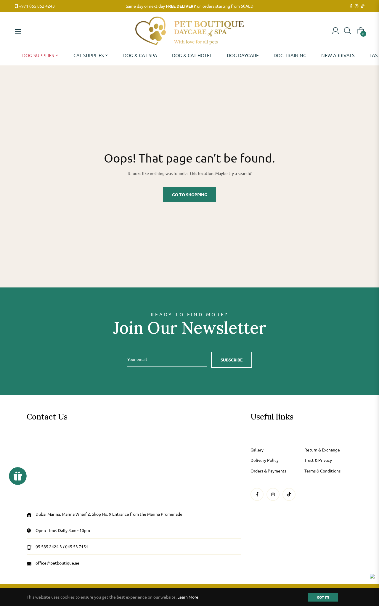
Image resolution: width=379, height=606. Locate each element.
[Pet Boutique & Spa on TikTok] (362, 6)
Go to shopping (189, 194)
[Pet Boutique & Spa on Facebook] (351, 6)
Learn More (187, 596)
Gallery (257, 449)
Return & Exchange (322, 449)
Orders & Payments (268, 470)
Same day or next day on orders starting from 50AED (189, 6)
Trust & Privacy (318, 460)
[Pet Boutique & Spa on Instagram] (356, 6)
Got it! (323, 597)
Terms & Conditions (322, 470)
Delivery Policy (264, 460)
